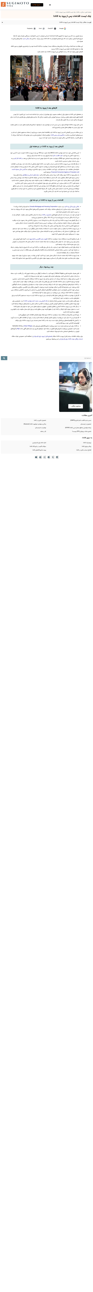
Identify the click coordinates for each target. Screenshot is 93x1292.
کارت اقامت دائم (58, 156)
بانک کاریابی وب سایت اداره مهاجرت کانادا (36, 301)
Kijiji (18, 329)
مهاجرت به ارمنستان (40, 428)
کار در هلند (43, 431)
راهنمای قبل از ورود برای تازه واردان (42, 336)
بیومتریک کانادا (87, 443)
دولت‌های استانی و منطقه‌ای (31, 175)
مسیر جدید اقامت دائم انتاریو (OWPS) (80, 420)
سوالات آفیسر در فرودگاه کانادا (38, 446)
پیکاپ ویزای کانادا (86, 446)
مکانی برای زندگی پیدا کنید (71, 206)
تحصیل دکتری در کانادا (40, 420)
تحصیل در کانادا (46, 215)
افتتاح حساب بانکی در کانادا (83, 450)
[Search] (4, 358)
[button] (57, 457)
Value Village (28, 326)
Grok (40, 29)
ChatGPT (50, 29)
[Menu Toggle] (50, 5)
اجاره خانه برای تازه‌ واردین (39, 443)
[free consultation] (75, 411)
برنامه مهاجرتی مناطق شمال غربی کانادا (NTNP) (78, 428)
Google (61, 29)
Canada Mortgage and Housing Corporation (44, 206)
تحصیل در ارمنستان (86, 424)
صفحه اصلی (88, 12)
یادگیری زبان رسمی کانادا (58, 135)
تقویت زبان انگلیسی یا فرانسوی (38, 239)
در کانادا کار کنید (18, 158)
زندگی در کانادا (80, 12)
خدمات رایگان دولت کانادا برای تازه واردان (71, 339)
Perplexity (30, 29)
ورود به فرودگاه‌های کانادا (39, 450)
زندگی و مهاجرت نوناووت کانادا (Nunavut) (35, 424)
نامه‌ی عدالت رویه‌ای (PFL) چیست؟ (81, 431)
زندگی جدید (26, 39)
